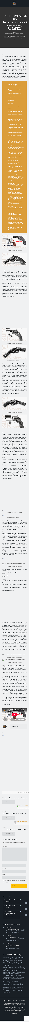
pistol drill (8, 960)
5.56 (7, 957)
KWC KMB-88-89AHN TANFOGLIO (14, 814)
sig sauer (20, 960)
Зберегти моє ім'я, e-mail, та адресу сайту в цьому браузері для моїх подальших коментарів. (14, 881)
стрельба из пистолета (9, 978)
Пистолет (21, 964)
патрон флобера (7, 969)
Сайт (3, 874)
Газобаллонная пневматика (10, 36)
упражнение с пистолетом (15, 987)
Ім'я (3, 863)
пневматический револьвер (19, 38)
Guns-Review (15, 726)
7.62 (9, 957)
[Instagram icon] (16, 1015)
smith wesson (10, 35)
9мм (22, 957)
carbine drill (8, 959)
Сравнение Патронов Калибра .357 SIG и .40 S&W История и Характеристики (15, 931)
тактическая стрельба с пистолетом (12, 979)
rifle (12, 960)
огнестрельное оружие (18, 966)
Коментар (5, 846)
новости (12, 966)
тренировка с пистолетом (10, 984)
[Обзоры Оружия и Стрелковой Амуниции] (14, 3)
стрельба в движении (18, 977)
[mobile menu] (27, 3)
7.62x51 (12, 957)
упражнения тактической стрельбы (12, 991)
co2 (13, 959)
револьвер (13, 970)
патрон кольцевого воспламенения (13, 967)
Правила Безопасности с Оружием (15, 798)
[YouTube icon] (15, 1015)
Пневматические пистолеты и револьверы (15, 33)
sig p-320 (15, 960)
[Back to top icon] (27, 1020)
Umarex (15, 35)
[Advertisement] (14, 312)
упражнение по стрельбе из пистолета (14, 985)
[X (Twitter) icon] (13, 1015)
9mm (15, 957)
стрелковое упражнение (11, 974)
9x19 (19, 957)
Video (18, 35)
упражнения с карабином (11, 989)
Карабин (15, 964)
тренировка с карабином (18, 983)
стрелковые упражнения (12, 976)
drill (15, 959)
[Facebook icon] (12, 1015)
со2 (14, 39)
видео (22, 35)
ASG (4, 959)
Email (4, 868)
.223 (4, 957)
